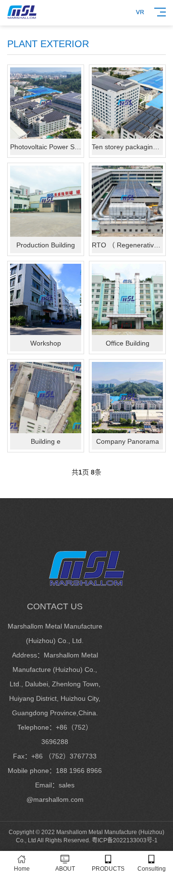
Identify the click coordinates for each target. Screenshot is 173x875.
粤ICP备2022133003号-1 (125, 840)
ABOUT (65, 868)
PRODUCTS (108, 868)
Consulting (151, 868)
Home (22, 868)
